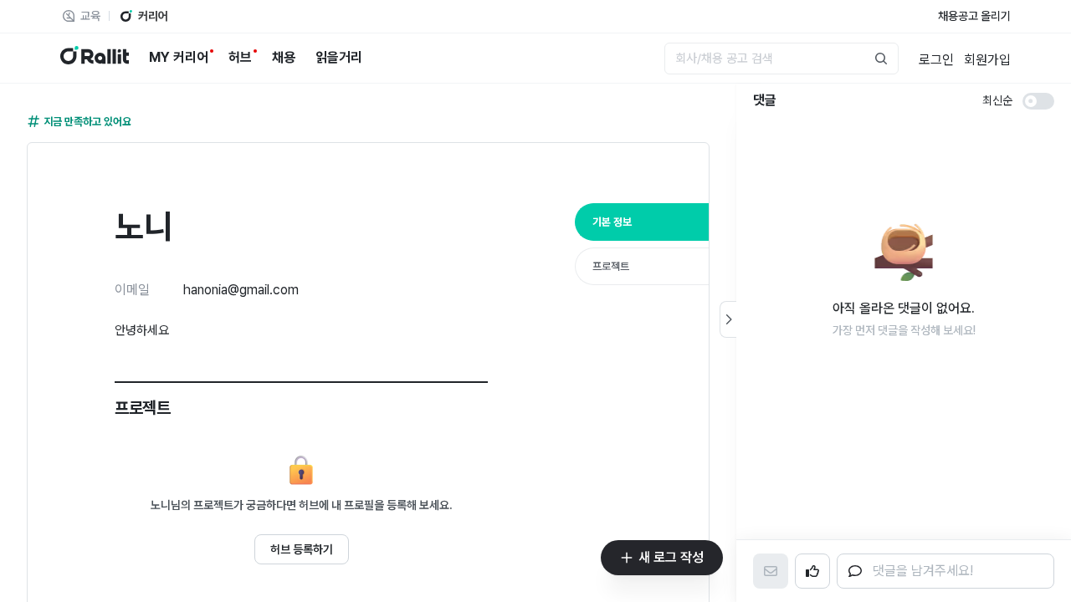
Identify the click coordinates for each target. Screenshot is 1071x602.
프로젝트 (610, 266)
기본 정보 (612, 222)
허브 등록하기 (301, 549)
